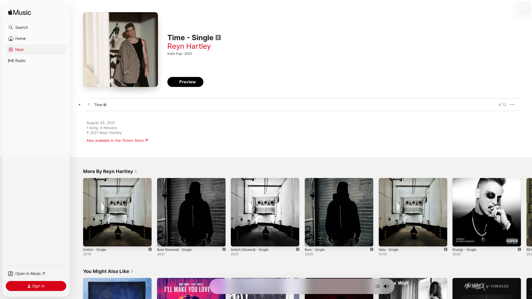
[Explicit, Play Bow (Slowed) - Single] (164, 239)
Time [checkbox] (98, 104)
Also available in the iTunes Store (115, 140)
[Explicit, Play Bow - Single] (312, 239)
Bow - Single (316, 180)
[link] (110, 171)
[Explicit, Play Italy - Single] (386, 239)
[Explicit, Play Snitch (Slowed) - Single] (238, 239)
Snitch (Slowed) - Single (252, 180)
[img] (19, 12)
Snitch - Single (95, 180)
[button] (36, 27)
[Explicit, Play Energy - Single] (459, 239)
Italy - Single (389, 180)
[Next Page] (526, 212)
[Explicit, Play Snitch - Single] (90, 239)
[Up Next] (377, 286)
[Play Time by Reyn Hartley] (88, 104)
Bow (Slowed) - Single (176, 180)
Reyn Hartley (189, 46)
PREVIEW (500, 104)
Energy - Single (465, 180)
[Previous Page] (77, 212)
